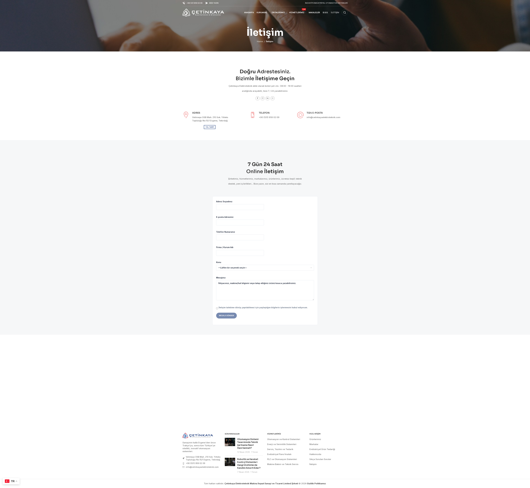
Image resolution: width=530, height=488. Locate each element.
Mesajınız (221, 277)
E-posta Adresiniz (224, 217)
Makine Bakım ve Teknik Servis (282, 464)
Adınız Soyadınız (224, 201)
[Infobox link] (192, 3)
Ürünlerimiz (315, 439)
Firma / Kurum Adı (224, 247)
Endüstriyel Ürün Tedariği (322, 449)
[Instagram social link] (262, 98)
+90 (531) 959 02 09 (195, 463)
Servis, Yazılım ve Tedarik (280, 449)
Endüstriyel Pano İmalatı (279, 454)
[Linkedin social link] (267, 98)
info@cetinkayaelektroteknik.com (202, 467)
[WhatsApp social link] (272, 98)
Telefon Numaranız (225, 232)
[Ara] (344, 12)
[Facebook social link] (258, 98)
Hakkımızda (315, 454)
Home (260, 41)
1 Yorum (254, 452)
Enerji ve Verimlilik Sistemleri (281, 444)
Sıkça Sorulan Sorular (320, 459)
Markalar (313, 444)
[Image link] (197, 435)
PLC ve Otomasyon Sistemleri (282, 459)
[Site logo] (203, 12)
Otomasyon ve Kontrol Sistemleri (283, 439)
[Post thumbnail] (230, 445)
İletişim (313, 464)
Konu (218, 262)
